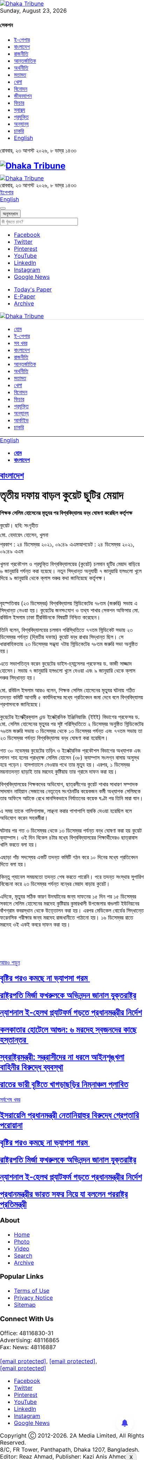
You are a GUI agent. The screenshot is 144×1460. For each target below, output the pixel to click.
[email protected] (23, 1361)
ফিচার (19, 102)
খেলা (18, 81)
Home (22, 1234)
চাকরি (19, 130)
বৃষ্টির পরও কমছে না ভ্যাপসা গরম (45, 978)
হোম (18, 328)
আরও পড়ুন (10, 962)
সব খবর (20, 343)
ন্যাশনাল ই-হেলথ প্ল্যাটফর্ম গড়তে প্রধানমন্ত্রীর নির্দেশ (71, 1012)
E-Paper (24, 296)
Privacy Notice (33, 1297)
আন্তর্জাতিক (25, 60)
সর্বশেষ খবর (10, 1099)
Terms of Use (31, 1290)
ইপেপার (6, 192)
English (23, 137)
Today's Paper (33, 289)
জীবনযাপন (23, 95)
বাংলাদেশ (22, 46)
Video (21, 1248)
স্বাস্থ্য (19, 109)
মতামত (20, 74)
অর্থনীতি (21, 67)
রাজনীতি (21, 53)
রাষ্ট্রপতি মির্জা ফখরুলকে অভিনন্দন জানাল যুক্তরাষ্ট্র (68, 995)
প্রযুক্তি (21, 116)
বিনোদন (20, 88)
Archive (24, 303)
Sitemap (25, 1304)
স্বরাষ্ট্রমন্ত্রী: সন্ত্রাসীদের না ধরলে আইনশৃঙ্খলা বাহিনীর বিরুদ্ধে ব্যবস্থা (62, 1062)
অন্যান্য (21, 123)
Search (23, 1255)
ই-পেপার (22, 39)
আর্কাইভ (21, 420)
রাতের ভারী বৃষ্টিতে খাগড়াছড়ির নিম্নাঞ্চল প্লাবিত (64, 1084)
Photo (22, 1241)
